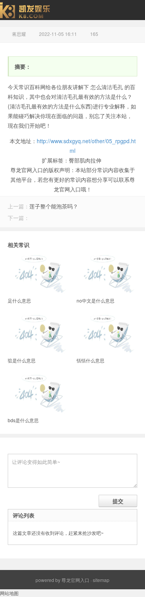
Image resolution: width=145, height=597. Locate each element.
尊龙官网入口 (75, 580)
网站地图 (9, 593)
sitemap (101, 580)
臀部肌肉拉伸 (85, 160)
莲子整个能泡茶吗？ (53, 206)
